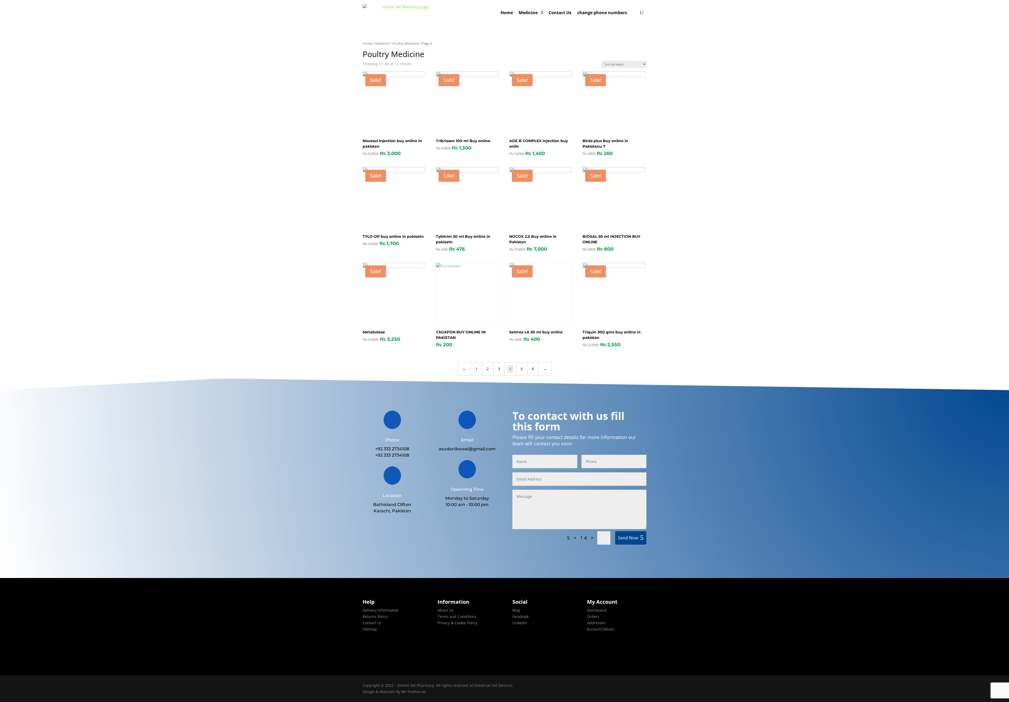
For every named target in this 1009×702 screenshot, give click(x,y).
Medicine (528, 13)
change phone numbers (602, 13)
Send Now (628, 538)
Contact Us (560, 13)
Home (507, 13)
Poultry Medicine (405, 43)
